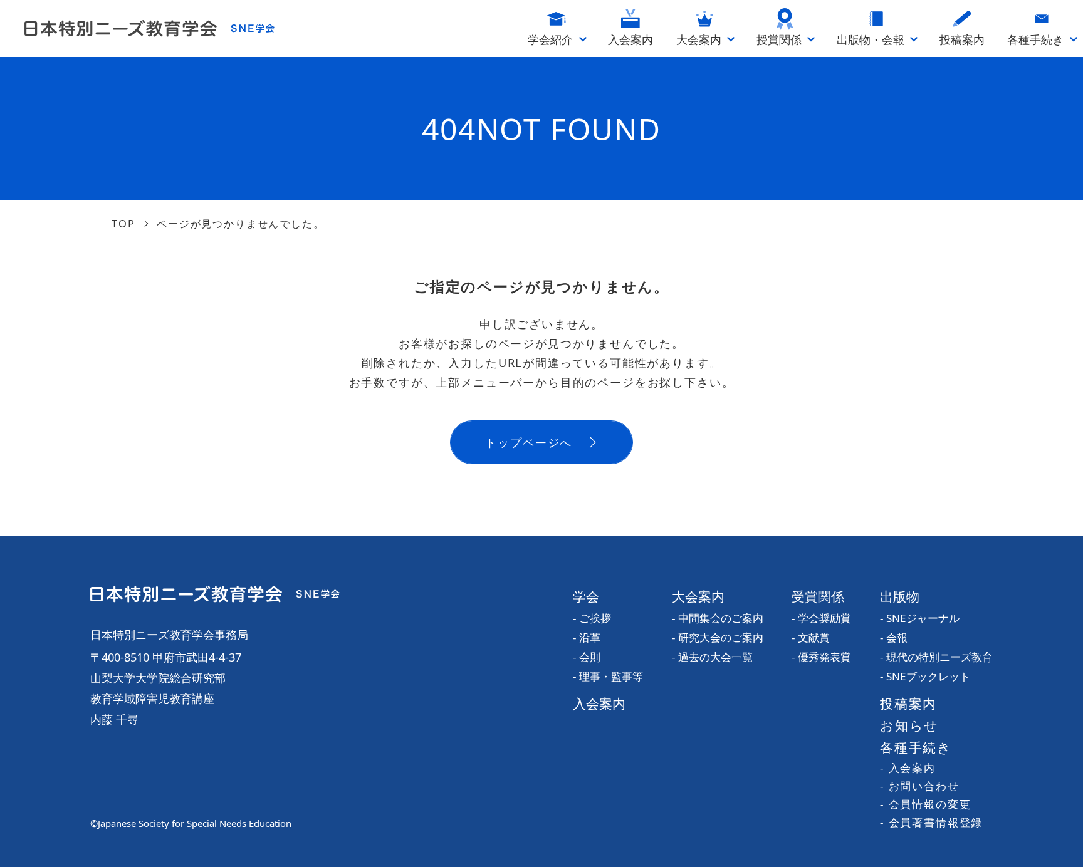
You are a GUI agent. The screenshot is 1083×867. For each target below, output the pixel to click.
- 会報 (894, 637)
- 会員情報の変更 (925, 804)
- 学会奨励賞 (821, 618)
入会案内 (599, 703)
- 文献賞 (811, 637)
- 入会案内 (908, 768)
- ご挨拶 (592, 618)
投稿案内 (908, 703)
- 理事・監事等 (608, 676)
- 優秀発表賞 (821, 657)
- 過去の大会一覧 (712, 657)
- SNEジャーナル (920, 618)
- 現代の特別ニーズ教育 (936, 657)
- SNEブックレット (925, 676)
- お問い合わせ (920, 786)
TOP (123, 223)
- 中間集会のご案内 (717, 618)
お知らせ (909, 725)
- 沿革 (586, 637)
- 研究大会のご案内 (717, 637)
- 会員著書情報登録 (931, 822)
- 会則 (586, 657)
